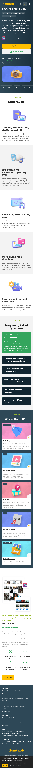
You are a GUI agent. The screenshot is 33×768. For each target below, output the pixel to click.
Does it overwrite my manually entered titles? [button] (13, 380)
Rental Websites (16, 733)
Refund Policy (21, 741)
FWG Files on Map (9, 500)
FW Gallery (8, 623)
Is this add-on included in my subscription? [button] (13, 336)
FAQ (17, 87)
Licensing (28, 741)
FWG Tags (6, 441)
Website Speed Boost (24, 720)
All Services (5, 725)
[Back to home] (8, 4)
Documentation (18, 52)
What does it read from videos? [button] (13, 401)
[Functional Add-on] (29, 437)
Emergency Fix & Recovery (21, 722)
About (3, 741)
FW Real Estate (6, 706)
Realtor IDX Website (7, 691)
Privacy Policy (16, 743)
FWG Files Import (9, 559)
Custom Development (7, 735)
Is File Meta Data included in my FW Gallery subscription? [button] (15, 359)
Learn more (18, 765)
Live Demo (17, 46)
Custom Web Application (8, 718)
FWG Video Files (9, 470)
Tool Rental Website (18, 691)
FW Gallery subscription (11, 346)
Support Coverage (7, 743)
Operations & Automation (21, 735)
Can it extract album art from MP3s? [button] (13, 391)
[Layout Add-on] (29, 496)
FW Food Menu (14, 706)
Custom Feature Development (10, 720)
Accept (5, 765)
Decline (12, 765)
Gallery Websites (6, 733)
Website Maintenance (7, 722)
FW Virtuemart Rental (7, 708)
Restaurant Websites (18, 731)
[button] (20, 4)
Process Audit (5, 696)
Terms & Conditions (11, 741)
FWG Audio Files (9, 529)
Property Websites (7, 731)
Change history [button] (8, 60)
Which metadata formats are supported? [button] (14, 370)
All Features (6, 87)
